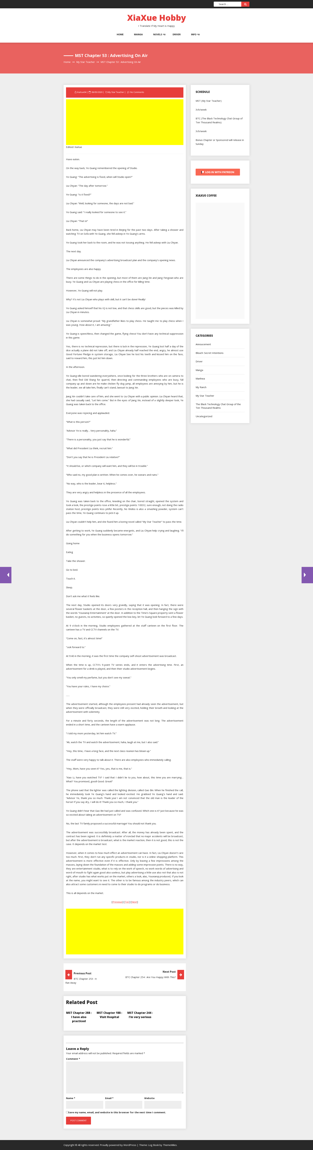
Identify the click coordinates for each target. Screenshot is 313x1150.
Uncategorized (204, 416)
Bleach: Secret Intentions (210, 352)
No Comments (137, 92)
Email (109, 1098)
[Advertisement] (125, 122)
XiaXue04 (81, 92)
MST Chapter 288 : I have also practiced (79, 1017)
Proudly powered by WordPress (118, 1145)
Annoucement (203, 344)
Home (120, 34)
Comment (73, 1058)
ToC (127, 901)
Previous (117, 901)
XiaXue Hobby (156, 17)
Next (134, 901)
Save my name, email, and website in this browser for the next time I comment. (117, 1112)
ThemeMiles (170, 1145)
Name (70, 1098)
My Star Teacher (116, 92)
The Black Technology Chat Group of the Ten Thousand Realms (218, 405)
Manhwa (200, 378)
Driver (177, 34)
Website (149, 1098)
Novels (157, 34)
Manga (138, 34)
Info (193, 34)
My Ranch (201, 387)
